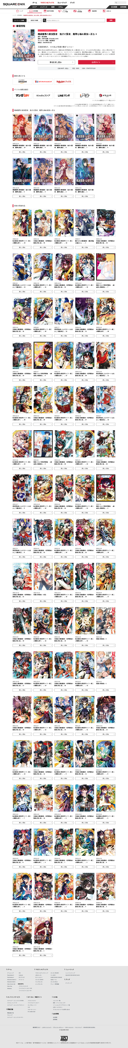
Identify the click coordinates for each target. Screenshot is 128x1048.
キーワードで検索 (19, 20)
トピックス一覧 (56, 1000)
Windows (9, 988)
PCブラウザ (21, 977)
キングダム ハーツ (32, 1005)
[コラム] (60, 7)
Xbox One (9, 986)
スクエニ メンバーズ (12, 1002)
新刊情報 (20, 15)
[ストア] (34, 7)
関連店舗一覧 (10, 1013)
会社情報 (55, 1017)
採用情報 (55, 1019)
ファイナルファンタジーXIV (25, 988)
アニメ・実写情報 (55, 984)
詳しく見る (22, 152)
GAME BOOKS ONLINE (56, 977)
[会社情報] (114, 7)
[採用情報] (123, 7)
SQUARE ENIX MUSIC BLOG (72, 975)
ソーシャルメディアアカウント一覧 (61, 1005)
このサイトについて (46, 1027)
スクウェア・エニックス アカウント (15, 1005)
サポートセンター (69, 1027)
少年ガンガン (38, 975)
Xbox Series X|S (11, 984)
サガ (29, 1007)
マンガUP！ (53, 975)
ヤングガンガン (39, 981)
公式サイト (96, 62)
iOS (20, 973)
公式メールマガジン (57, 1007)
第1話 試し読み (56, 62)
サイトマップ (78, 1027)
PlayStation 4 (10, 977)
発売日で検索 (34, 20)
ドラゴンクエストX (23, 986)
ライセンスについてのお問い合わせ (61, 1009)
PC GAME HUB (31, 1011)
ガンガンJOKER (39, 979)
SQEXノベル (54, 979)
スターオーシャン (32, 1009)
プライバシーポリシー (58, 1027)
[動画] (53, 7)
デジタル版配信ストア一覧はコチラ (104, 100)
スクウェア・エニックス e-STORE (15, 1000)
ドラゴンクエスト (32, 1000)
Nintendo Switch (11, 981)
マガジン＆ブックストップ (41, 973)
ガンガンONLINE (55, 973)
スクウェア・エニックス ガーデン (15, 1017)
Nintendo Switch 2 (11, 979)
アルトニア (10, 1015)
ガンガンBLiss (54, 981)
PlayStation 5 (10, 975)
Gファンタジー (38, 977)
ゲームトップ (10, 973)
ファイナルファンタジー (33, 1002)
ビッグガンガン (39, 984)
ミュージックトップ (70, 973)
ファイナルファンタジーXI (25, 990)
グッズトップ (68, 983)
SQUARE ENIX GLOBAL (89, 1027)
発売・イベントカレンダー (59, 1002)
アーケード (21, 979)
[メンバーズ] (43, 7)
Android (21, 975)
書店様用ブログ (36, 1027)
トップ (14, 15)
